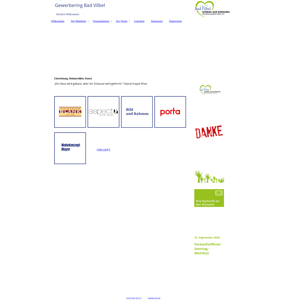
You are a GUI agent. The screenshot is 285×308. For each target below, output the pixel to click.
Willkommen (57, 21)
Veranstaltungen (101, 21)
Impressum (156, 21)
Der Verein (121, 21)
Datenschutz (175, 21)
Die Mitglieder (78, 21)
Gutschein (139, 21)
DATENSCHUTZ (134, 298)
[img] (142, 9)
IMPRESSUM (154, 298)
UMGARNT (103, 149)
